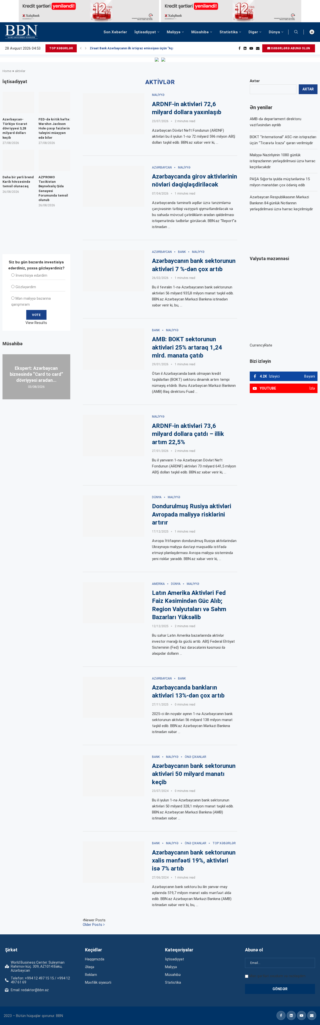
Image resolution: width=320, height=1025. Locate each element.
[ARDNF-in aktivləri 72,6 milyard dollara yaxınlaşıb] (113, 113)
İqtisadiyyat (145, 32)
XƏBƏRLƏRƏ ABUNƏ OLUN (290, 48)
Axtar (255, 81)
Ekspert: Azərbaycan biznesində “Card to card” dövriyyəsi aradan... (36, 374)
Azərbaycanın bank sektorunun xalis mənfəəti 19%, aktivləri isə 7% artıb (194, 860)
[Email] (258, 48)
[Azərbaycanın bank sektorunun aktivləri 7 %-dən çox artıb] (113, 270)
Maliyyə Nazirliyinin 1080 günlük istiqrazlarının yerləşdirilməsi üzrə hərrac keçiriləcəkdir (283, 161)
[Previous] (81, 48)
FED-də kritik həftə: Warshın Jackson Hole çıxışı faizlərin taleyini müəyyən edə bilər (54, 128)
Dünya (274, 32)
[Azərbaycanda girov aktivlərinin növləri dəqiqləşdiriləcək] (113, 186)
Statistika (229, 32)
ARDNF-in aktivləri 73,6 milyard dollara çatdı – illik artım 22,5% (188, 434)
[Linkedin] (245, 48)
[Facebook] (239, 48)
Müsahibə (200, 32)
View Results (36, 322)
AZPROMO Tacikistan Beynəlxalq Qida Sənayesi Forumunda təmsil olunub (53, 188)
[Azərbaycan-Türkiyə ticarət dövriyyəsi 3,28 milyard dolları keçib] (18, 102)
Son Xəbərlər (115, 32)
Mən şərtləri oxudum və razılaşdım (277, 976)
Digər (253, 32)
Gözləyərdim (26, 287)
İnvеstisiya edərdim (31, 275)
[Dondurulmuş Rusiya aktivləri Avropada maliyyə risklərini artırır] (113, 516)
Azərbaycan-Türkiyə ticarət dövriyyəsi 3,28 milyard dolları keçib (14, 128)
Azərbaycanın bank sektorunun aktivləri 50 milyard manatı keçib (194, 774)
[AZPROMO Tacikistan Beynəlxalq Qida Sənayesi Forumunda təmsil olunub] (54, 160)
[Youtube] (251, 48)
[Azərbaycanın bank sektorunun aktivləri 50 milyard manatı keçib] (113, 775)
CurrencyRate (261, 345)
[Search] (296, 32)
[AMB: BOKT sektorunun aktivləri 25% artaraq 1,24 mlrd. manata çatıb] (113, 349)
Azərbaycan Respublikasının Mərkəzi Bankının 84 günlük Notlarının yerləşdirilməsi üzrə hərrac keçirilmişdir (281, 203)
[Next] (86, 48)
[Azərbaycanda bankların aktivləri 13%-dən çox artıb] (113, 697)
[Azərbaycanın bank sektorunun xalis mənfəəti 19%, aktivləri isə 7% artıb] (113, 862)
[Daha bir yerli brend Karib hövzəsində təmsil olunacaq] (18, 160)
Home (6, 71)
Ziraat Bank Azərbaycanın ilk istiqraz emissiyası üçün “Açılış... (135, 48)
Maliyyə (173, 32)
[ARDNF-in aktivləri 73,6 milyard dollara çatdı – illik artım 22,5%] (113, 435)
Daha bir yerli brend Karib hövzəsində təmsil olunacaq (18, 181)
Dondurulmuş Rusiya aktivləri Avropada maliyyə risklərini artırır (191, 514)
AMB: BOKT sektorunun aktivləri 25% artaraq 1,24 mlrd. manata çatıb (187, 347)
